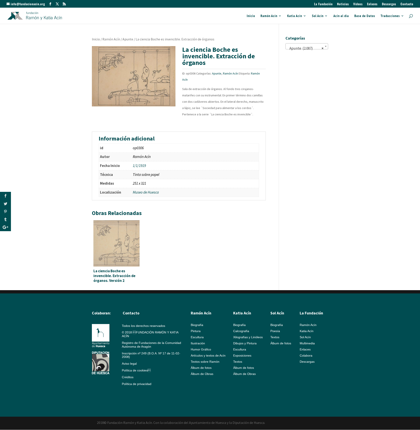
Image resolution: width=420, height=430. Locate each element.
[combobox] (306, 46)
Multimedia (307, 343)
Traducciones (390, 16)
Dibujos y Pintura (245, 343)
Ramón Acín (269, 16)
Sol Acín (318, 16)
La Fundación (323, 4)
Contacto (407, 4)
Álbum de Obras (202, 374)
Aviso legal (129, 363)
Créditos (127, 377)
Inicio (251, 16)
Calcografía (241, 331)
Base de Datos (364, 16)
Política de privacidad (136, 384)
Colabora (306, 355)
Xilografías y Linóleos (248, 337)
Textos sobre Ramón (205, 361)
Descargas (389, 4)
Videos (358, 4)
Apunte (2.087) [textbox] (305, 48)
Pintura (196, 331)
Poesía (275, 331)
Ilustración (198, 343)
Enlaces (372, 4)
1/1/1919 (139, 165)
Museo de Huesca (146, 192)
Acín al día (341, 16)
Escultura (197, 337)
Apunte (127, 39)
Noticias (343, 4)
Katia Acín (294, 16)
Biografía (197, 325)
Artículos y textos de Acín (208, 355)
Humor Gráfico (201, 349)
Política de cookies (136, 370)
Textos (237, 361)
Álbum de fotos (201, 367)
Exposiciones (242, 355)
